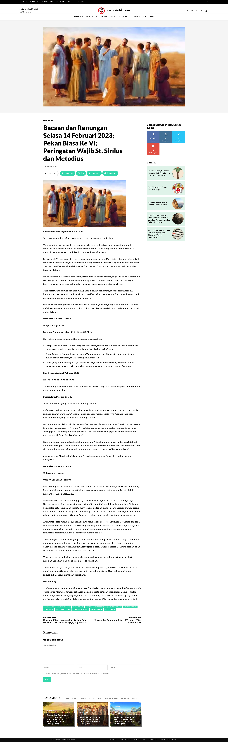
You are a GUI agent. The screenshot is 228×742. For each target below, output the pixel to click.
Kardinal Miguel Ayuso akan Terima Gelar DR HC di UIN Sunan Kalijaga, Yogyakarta (65, 621)
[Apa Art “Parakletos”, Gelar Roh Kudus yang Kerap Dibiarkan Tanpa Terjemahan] (178, 234)
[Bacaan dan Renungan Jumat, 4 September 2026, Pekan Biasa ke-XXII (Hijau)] (92, 714)
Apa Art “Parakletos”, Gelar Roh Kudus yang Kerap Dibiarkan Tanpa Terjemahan (159, 233)
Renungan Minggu (81, 610)
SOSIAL (144, 740)
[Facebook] (187, 10)
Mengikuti (166, 132)
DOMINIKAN (125, 698)
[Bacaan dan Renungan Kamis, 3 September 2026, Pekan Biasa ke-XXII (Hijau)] (125, 714)
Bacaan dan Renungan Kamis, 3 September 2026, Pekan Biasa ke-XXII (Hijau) (124, 720)
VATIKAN (137, 740)
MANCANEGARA (126, 740)
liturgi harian (115, 607)
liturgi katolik (130, 607)
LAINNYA (162, 740)
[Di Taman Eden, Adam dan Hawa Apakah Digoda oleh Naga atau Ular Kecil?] (178, 173)
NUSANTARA (114, 740)
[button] (206, 10)
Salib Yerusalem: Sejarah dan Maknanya (158, 188)
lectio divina (100, 607)
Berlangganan (153, 144)
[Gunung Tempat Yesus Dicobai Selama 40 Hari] (178, 203)
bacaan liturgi (64, 607)
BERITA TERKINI (97, 698)
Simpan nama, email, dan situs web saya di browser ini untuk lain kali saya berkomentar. (77, 674)
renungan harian (63, 610)
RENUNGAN (48, 121)
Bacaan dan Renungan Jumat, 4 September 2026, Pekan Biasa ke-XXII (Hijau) (90, 720)
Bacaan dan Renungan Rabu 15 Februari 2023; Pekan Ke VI (118, 621)
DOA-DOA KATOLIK (111, 698)
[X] (196, 10)
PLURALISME (153, 740)
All (67, 698)
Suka (153, 132)
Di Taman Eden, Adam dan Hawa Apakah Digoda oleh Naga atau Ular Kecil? (159, 173)
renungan (49, 610)
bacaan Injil (49, 607)
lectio (88, 607)
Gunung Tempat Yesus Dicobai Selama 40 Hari (157, 203)
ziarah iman (110, 610)
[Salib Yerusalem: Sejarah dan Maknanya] (178, 188)
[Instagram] (191, 10)
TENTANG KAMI (172, 740)
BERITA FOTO (85, 698)
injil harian (78, 607)
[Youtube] (200, 10)
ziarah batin (96, 610)
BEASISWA (75, 698)
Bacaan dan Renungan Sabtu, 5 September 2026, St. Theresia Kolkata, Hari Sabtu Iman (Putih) (57, 719)
